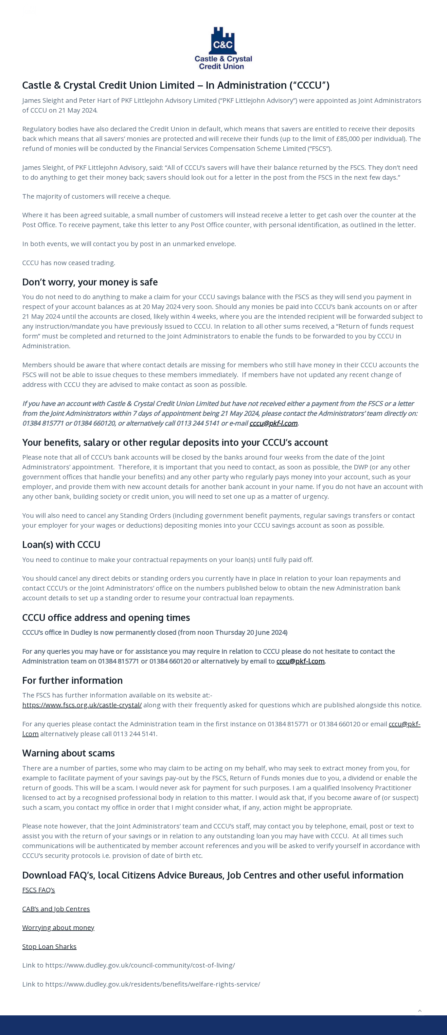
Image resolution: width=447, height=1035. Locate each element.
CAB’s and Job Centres (56, 908)
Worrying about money (58, 927)
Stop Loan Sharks (49, 946)
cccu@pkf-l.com (301, 661)
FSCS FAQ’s (38, 889)
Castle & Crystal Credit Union (78, 11)
